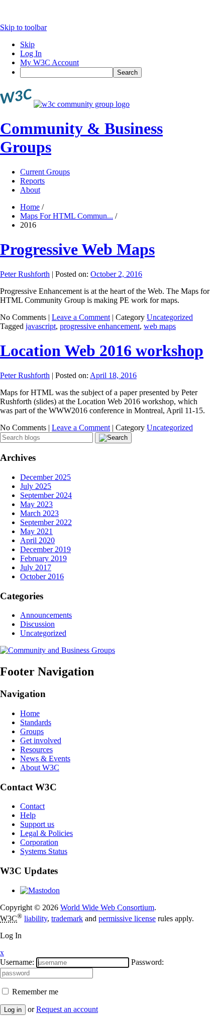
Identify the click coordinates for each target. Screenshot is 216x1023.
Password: (147, 962)
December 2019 (45, 549)
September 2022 (46, 522)
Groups (32, 731)
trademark (67, 918)
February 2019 (43, 558)
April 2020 (37, 540)
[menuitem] (118, 72)
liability (35, 918)
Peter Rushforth (25, 274)
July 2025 (35, 486)
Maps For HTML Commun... (66, 216)
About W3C (39, 767)
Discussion (37, 624)
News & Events (45, 758)
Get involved (40, 740)
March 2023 (39, 513)
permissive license (127, 918)
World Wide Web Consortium (107, 907)
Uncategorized (170, 317)
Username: (17, 962)
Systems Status (43, 851)
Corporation (39, 842)
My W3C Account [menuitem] (49, 62)
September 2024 (46, 495)
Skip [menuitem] (27, 44)
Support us (37, 824)
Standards (35, 722)
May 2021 (36, 531)
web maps (160, 326)
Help (28, 815)
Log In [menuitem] (31, 53)
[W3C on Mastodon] (40, 890)
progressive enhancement (100, 326)
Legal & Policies (46, 833)
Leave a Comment (81, 317)
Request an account (67, 1009)
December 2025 (45, 477)
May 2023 (36, 504)
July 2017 (35, 567)
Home (30, 207)
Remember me (34, 991)
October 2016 (42, 576)
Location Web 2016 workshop (101, 351)
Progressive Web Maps (77, 249)
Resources (36, 749)
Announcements (46, 615)
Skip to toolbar (23, 27)
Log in (13, 1009)
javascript (41, 326)
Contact (32, 806)
